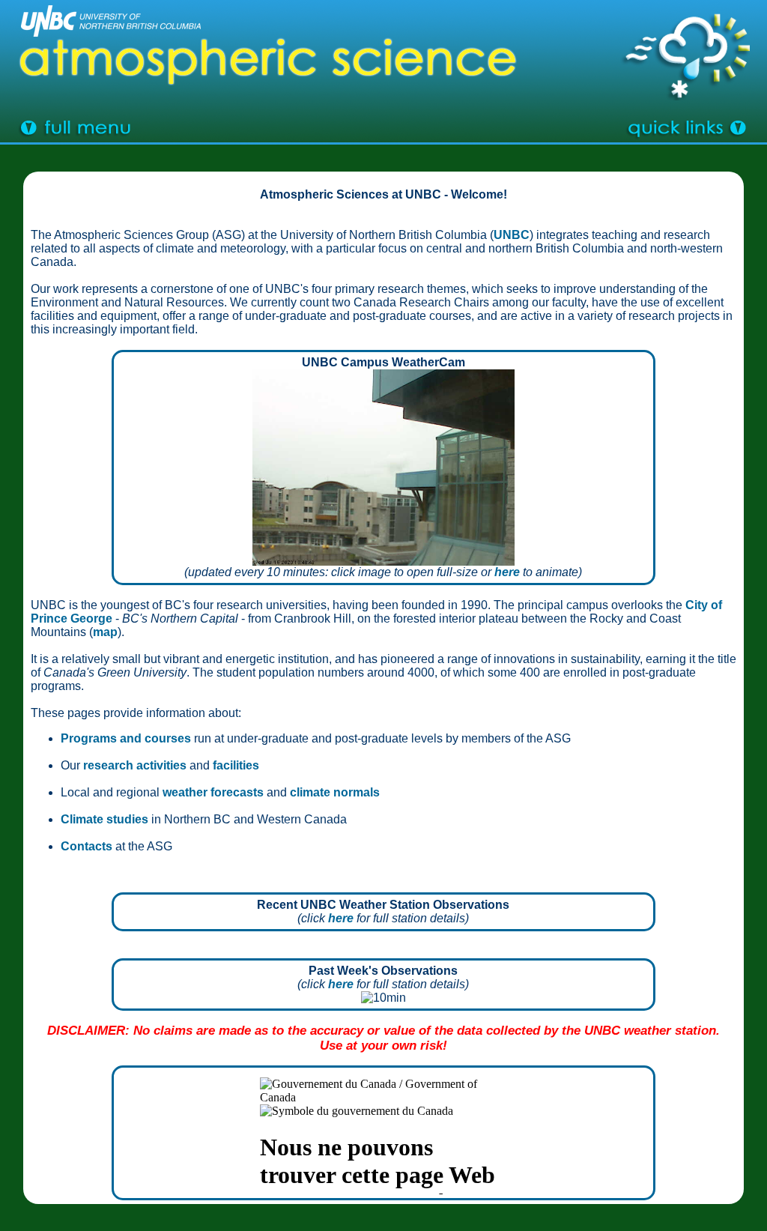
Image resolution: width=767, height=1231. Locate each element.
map (105, 632)
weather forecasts (213, 792)
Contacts (86, 846)
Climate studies (104, 819)
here (507, 572)
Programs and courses (126, 738)
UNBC (512, 235)
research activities (135, 765)
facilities (236, 765)
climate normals (335, 792)
